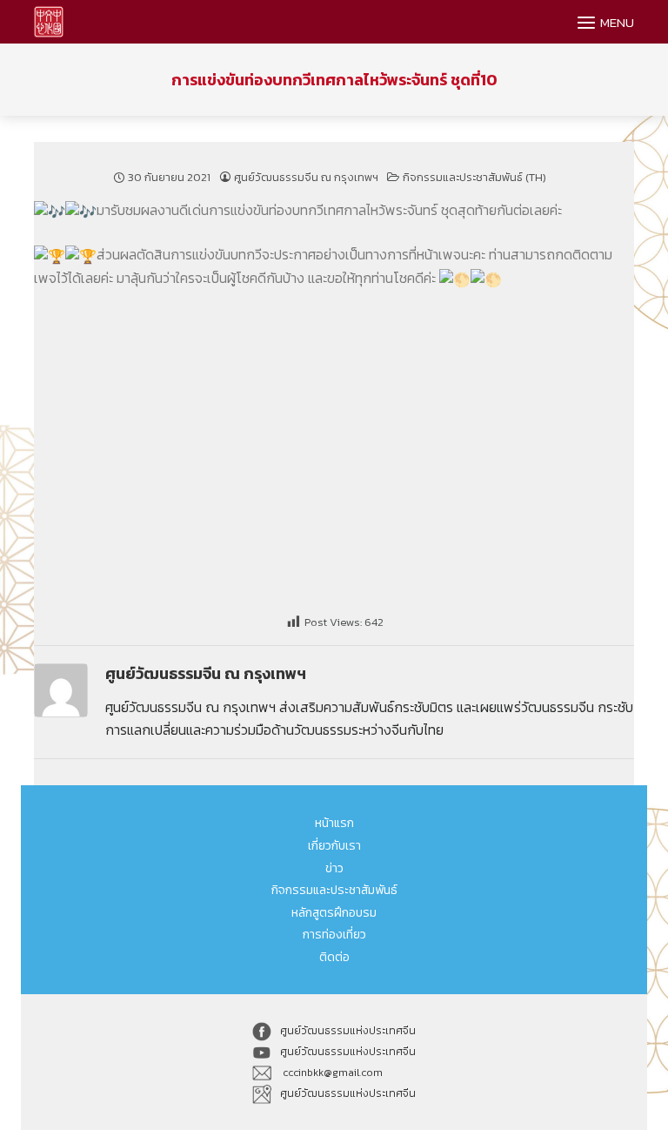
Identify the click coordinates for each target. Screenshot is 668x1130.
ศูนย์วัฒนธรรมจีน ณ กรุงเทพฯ (306, 177)
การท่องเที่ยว (334, 934)
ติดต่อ (334, 957)
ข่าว (334, 868)
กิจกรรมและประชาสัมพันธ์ (334, 890)
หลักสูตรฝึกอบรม (334, 913)
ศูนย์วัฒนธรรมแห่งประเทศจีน (348, 1031)
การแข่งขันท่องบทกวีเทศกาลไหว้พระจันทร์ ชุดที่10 (334, 80)
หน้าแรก (334, 823)
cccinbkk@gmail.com (331, 1072)
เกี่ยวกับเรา (334, 846)
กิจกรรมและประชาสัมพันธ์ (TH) (474, 177)
